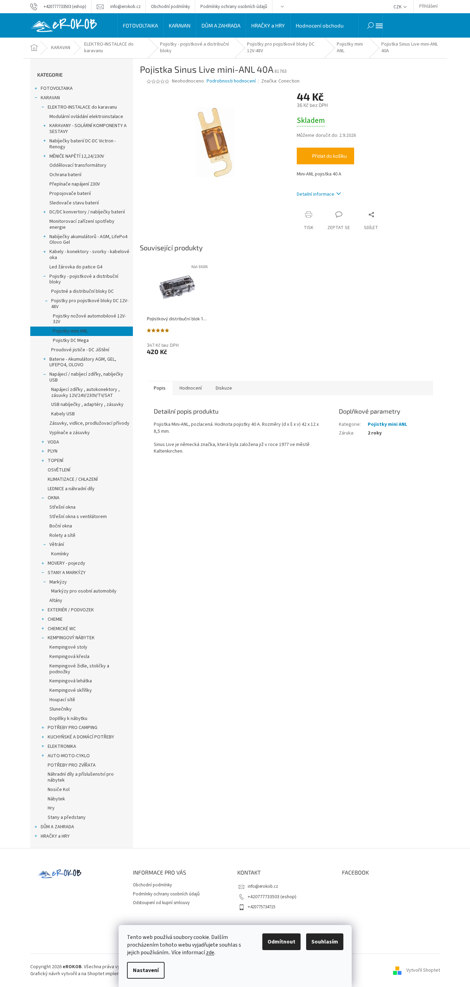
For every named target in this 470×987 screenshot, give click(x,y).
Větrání (56, 544)
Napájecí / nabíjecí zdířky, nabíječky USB (86, 377)
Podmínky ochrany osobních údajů (233, 6)
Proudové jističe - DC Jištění (80, 349)
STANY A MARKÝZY (67, 572)
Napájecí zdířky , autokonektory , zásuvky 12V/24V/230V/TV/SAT (85, 392)
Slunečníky (60, 709)
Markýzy (58, 582)
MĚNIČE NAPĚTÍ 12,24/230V (76, 156)
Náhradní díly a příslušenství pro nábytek (81, 777)
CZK (398, 7)
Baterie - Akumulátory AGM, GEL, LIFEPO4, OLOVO (82, 362)
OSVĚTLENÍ (59, 470)
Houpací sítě (62, 699)
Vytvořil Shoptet (423, 970)
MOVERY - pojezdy (66, 563)
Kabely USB (63, 413)
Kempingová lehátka (70, 680)
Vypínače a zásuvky (69, 432)
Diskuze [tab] (224, 388)
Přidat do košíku (329, 156)
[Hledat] (370, 25)
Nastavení (146, 970)
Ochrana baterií (65, 174)
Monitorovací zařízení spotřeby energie (81, 224)
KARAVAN (50, 97)
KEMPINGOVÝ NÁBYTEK (71, 637)
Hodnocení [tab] (191, 388)
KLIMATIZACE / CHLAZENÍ (73, 479)
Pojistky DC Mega (71, 340)
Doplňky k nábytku (68, 718)
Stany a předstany (67, 817)
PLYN (52, 451)
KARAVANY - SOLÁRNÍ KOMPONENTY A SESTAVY (88, 128)
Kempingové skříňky (70, 690)
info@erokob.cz (263, 886)
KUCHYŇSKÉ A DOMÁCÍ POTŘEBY (81, 737)
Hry (51, 808)
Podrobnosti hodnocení (231, 81)
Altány (55, 600)
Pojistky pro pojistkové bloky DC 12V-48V (89, 303)
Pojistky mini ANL (70, 331)
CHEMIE (55, 619)
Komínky (60, 553)
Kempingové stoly (68, 647)
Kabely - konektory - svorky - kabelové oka (89, 254)
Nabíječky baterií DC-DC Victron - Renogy (82, 144)
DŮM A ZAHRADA (57, 826)
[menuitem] (140, 25)
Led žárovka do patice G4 (75, 267)
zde (210, 952)
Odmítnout (281, 942)
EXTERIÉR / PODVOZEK (71, 609)
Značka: (280, 81)
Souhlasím (324, 942)
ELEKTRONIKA (62, 746)
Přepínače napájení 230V (74, 184)
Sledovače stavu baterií (74, 202)
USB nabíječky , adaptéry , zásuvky (87, 404)
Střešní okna (62, 507)
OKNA (53, 497)
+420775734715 (261, 907)
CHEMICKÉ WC (62, 628)
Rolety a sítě (62, 535)
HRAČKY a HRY (55, 836)
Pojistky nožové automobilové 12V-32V (89, 319)
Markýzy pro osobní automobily (84, 591)
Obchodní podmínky (170, 6)
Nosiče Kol (59, 789)
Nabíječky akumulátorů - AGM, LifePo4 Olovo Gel (88, 239)
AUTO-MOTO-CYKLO (69, 755)
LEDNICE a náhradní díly (71, 488)
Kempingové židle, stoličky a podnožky (79, 669)
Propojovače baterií (70, 193)
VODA (53, 442)
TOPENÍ (55, 460)
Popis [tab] (160, 388)
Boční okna (60, 526)
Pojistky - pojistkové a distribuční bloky (83, 279)
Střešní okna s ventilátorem (78, 516)
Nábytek (56, 799)
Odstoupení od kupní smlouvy (161, 903)
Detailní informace (315, 194)
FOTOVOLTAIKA (57, 88)
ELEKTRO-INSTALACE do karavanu (82, 107)
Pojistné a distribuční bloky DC (82, 291)
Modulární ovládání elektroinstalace (86, 116)
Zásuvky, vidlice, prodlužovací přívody (89, 423)
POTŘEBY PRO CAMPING (72, 727)
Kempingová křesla (69, 656)
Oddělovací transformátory (77, 165)
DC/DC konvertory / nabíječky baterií (87, 212)
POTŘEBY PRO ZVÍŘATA (72, 765)
